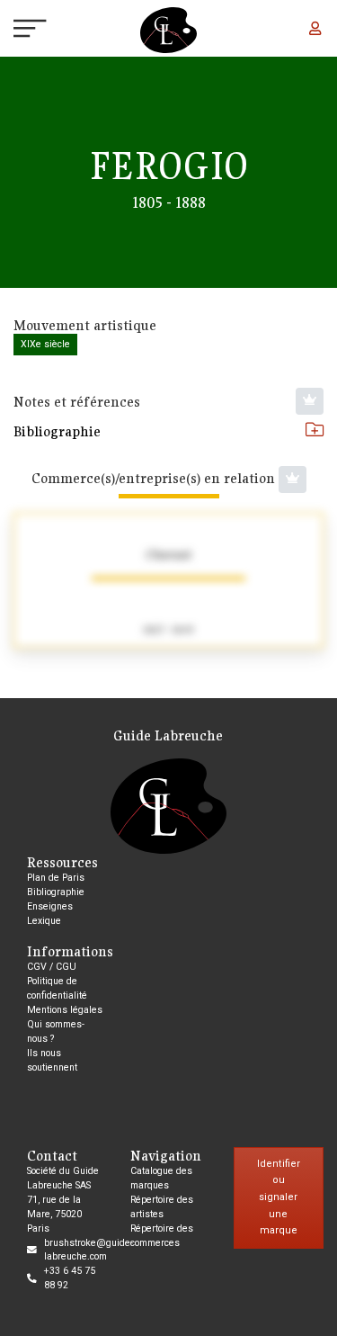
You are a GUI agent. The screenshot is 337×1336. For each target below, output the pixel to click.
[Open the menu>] (14, 30)
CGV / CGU (51, 967)
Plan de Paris (55, 877)
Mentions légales (64, 1010)
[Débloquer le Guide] (310, 401)
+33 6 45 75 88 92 (69, 1278)
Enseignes (50, 906)
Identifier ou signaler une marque (278, 1197)
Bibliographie (57, 431)
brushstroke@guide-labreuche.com (88, 1250)
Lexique (44, 921)
